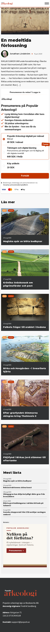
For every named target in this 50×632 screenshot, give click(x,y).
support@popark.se (21, 622)
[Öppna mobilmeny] (47, 3)
